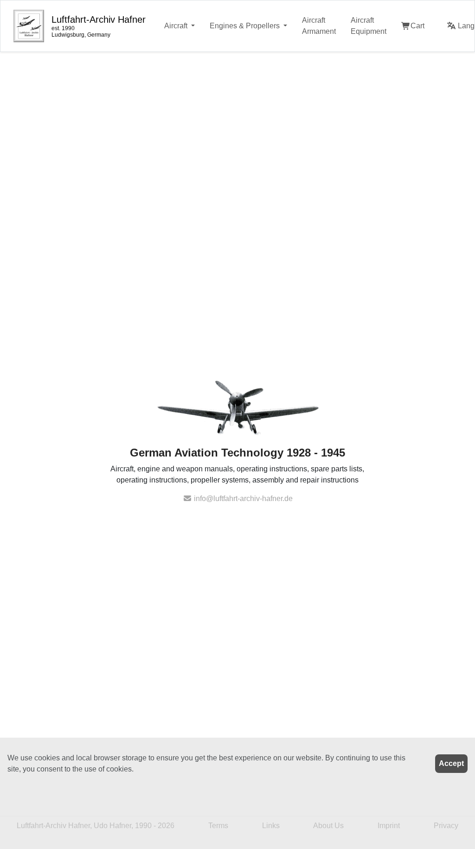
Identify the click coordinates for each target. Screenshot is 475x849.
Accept (451, 763)
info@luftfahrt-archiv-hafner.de (242, 498)
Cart (417, 26)
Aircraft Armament (319, 25)
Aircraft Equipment (368, 25)
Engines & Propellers (246, 26)
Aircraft (176, 26)
